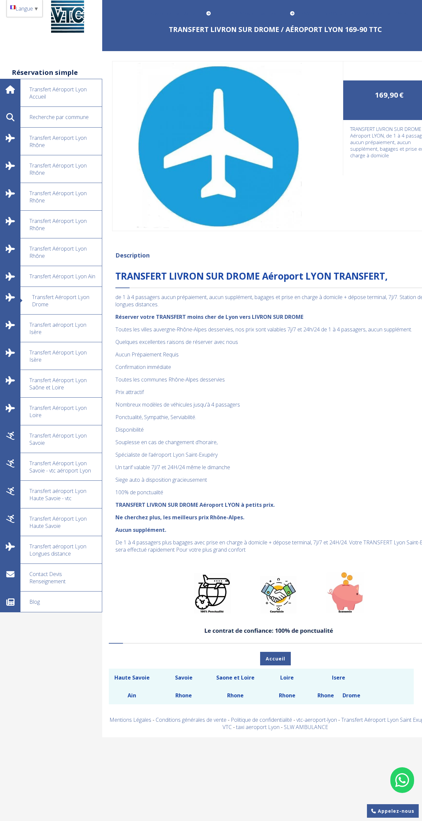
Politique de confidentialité (261, 719)
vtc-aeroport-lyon (317, 719)
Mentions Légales (130, 719)
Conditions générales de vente (191, 719)
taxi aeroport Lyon (258, 727)
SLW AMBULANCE (306, 727)
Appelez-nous (395, 811)
